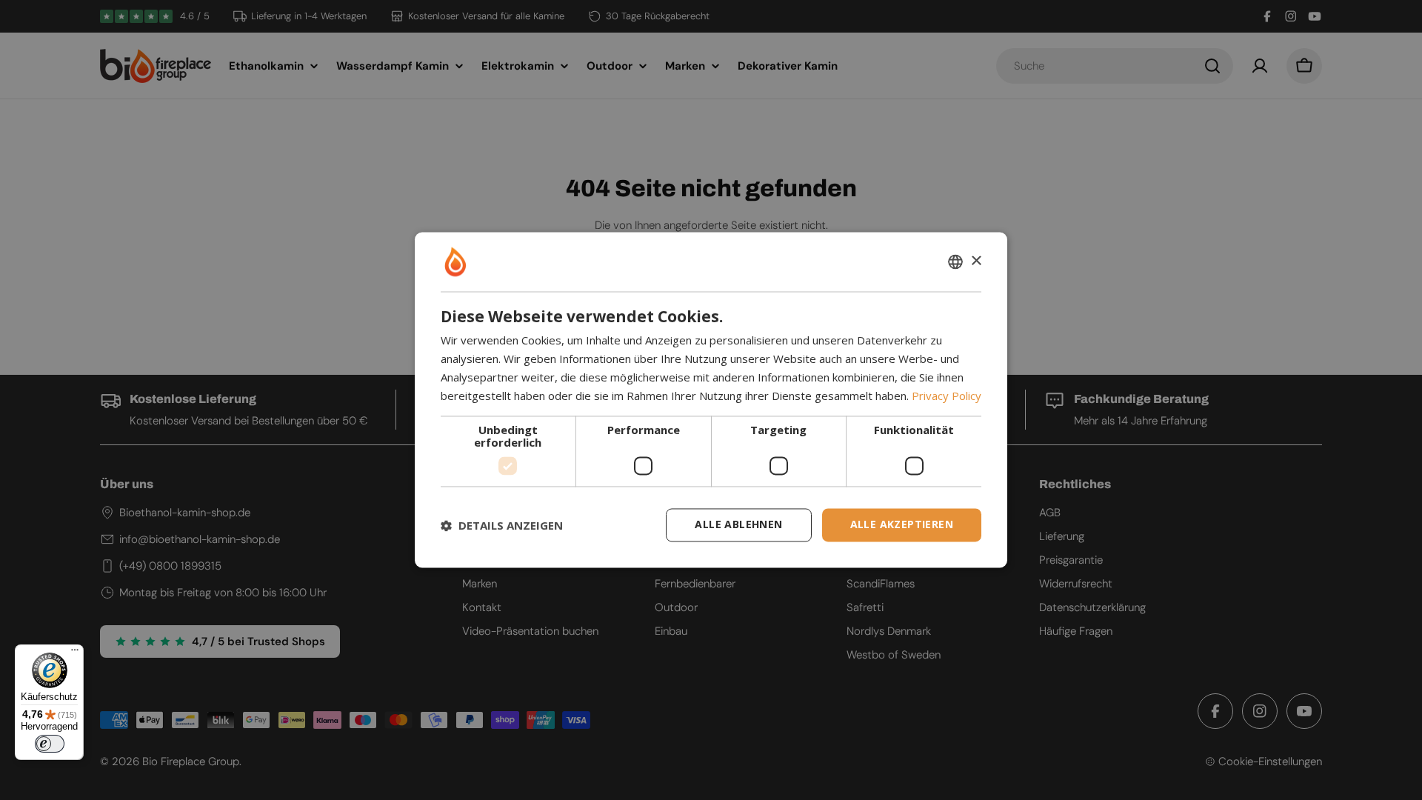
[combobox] (955, 261)
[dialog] (711, 399)
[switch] (49, 744)
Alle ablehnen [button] (738, 525)
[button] (502, 525)
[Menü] (75, 653)
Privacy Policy (946, 395)
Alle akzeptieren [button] (901, 525)
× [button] (975, 261)
